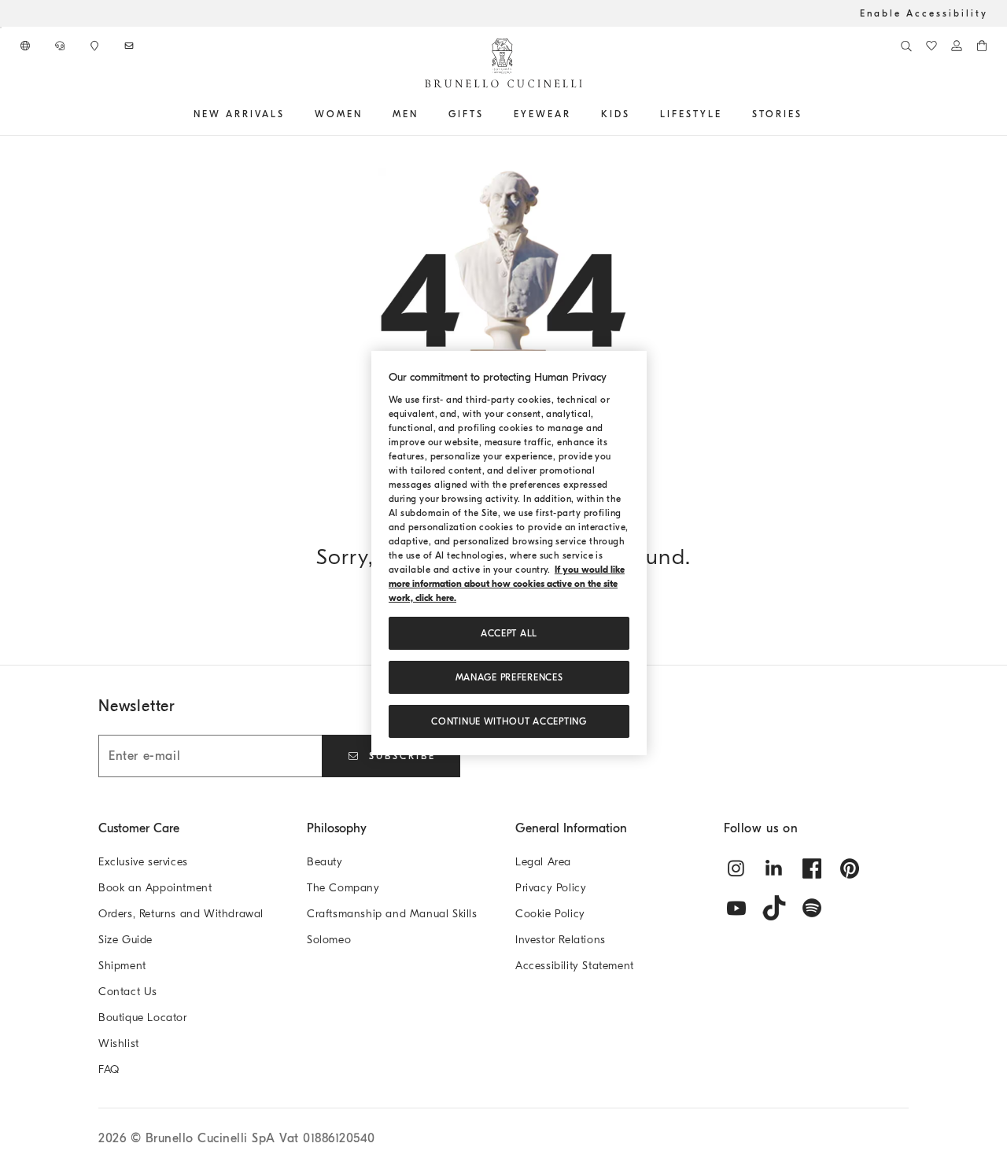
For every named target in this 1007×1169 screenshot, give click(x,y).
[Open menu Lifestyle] (727, 114)
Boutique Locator (142, 1017)
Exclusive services (143, 861)
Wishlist (118, 1043)
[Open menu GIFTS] (489, 114)
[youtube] (736, 907)
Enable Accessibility (924, 13)
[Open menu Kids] (635, 114)
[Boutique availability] (96, 45)
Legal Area (543, 861)
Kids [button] (615, 114)
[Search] (906, 45)
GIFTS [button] (466, 114)
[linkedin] (774, 868)
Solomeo (329, 939)
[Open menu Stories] (807, 114)
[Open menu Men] (424, 114)
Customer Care (138, 828)
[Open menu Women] (368, 114)
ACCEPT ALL (509, 633)
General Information (571, 828)
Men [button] (406, 114)
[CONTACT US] (61, 45)
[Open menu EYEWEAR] (576, 114)
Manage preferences (509, 677)
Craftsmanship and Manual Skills (392, 913)
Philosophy (337, 828)
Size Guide (125, 939)
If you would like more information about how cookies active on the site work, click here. (507, 583)
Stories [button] (777, 114)
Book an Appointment (155, 887)
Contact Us (127, 991)
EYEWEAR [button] (542, 114)
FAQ (109, 1069)
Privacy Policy (550, 887)
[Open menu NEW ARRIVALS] (290, 114)
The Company (343, 887)
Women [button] (339, 114)
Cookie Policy (550, 913)
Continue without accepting (508, 721)
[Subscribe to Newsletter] (130, 45)
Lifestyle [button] (691, 114)
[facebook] (811, 868)
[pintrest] (849, 868)
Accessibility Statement (574, 965)
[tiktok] (774, 907)
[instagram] (736, 868)
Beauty (325, 861)
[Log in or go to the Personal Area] (956, 45)
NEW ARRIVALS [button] (239, 114)
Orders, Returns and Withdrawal (181, 913)
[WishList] (931, 45)
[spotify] (811, 907)
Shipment (122, 965)
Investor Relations (560, 939)
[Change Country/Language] (27, 45)
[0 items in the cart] (982, 45)
